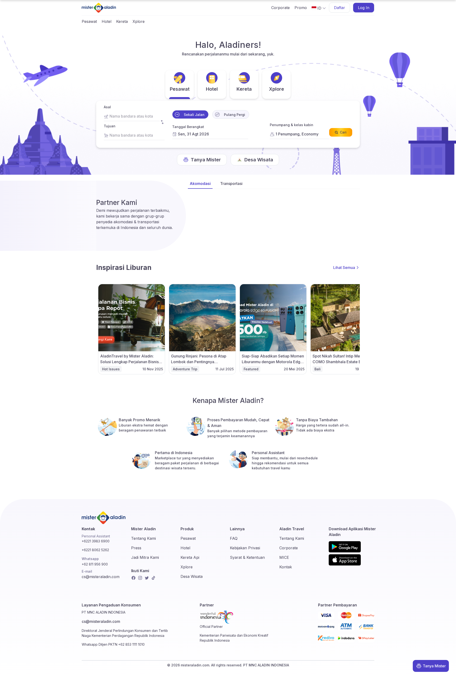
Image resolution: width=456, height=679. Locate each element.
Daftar (339, 7)
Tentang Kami (143, 538)
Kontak (285, 567)
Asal (107, 107)
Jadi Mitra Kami (145, 557)
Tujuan (109, 126)
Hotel (106, 21)
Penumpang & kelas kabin (291, 125)
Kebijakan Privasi (245, 547)
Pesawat (89, 21)
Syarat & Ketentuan (247, 557)
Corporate (280, 7)
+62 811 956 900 (95, 564)
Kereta (122, 21)
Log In (363, 7)
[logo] (99, 7)
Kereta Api (189, 557)
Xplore (139, 21)
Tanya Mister (434, 666)
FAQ (234, 538)
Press (136, 547)
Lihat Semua (344, 267)
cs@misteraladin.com (100, 576)
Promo (300, 7)
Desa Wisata (191, 576)
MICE (284, 557)
